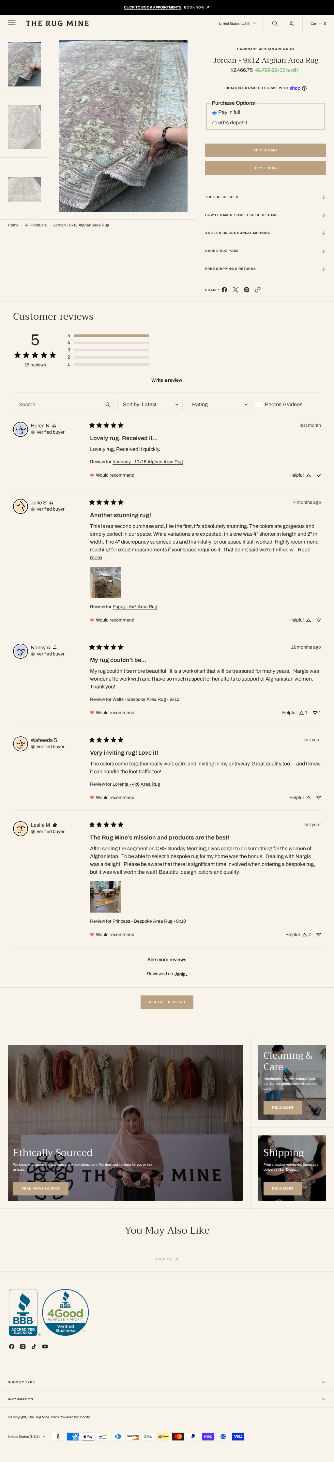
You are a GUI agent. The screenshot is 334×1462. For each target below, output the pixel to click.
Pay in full (229, 112)
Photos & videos (283, 404)
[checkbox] (288, 404)
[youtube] (45, 1346)
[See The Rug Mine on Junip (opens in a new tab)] (181, 974)
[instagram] (23, 1346)
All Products (36, 225)
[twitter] (235, 291)
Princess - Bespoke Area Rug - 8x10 (149, 921)
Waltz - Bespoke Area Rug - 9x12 (146, 699)
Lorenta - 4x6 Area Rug (136, 784)
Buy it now (266, 168)
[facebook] (224, 291)
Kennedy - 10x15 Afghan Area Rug (148, 461)
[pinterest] (246, 291)
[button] (11, 23)
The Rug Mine (38, 1417)
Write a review (166, 380)
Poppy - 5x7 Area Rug (135, 606)
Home (13, 225)
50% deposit (232, 122)
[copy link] (257, 291)
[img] (54, 426)
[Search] (274, 23)
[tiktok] (34, 1346)
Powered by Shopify (74, 1417)
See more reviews (167, 959)
